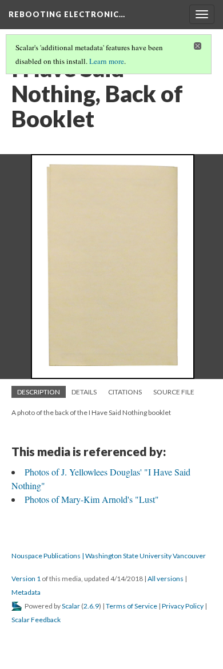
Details (84, 392)
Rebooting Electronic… (67, 14)
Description (38, 392)
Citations (125, 392)
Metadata (26, 592)
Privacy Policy (183, 606)
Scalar (71, 606)
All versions (166, 578)
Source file (173, 392)
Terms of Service (131, 606)
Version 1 (26, 578)
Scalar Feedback (36, 619)
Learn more (106, 61)
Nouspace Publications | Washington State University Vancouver (108, 555)
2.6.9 (91, 606)
